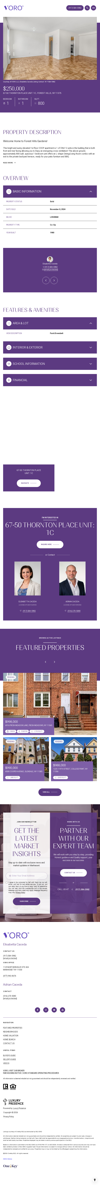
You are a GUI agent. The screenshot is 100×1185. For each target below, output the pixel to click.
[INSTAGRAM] (45, 1010)
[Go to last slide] (46, 280)
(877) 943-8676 (9, 976)
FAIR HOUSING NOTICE (12, 1073)
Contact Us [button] (8, 1043)
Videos (6, 1063)
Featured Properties (12, 1028)
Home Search (9, 1039)
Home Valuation (10, 1036)
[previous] (45, 662)
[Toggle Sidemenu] (93, 7)
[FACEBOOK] (37, 1010)
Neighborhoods (10, 1032)
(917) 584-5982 (74, 8)
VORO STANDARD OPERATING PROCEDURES (41, 1073)
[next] (54, 662)
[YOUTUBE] (54, 1010)
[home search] (87, 7)
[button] (73, 873)
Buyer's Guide (9, 1055)
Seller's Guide (9, 1059)
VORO (5, 1071)
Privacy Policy (20, 892)
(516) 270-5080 (74, 611)
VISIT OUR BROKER (16, 1071)
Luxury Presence (19, 1108)
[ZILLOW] (62, 1010)
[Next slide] (54, 280)
